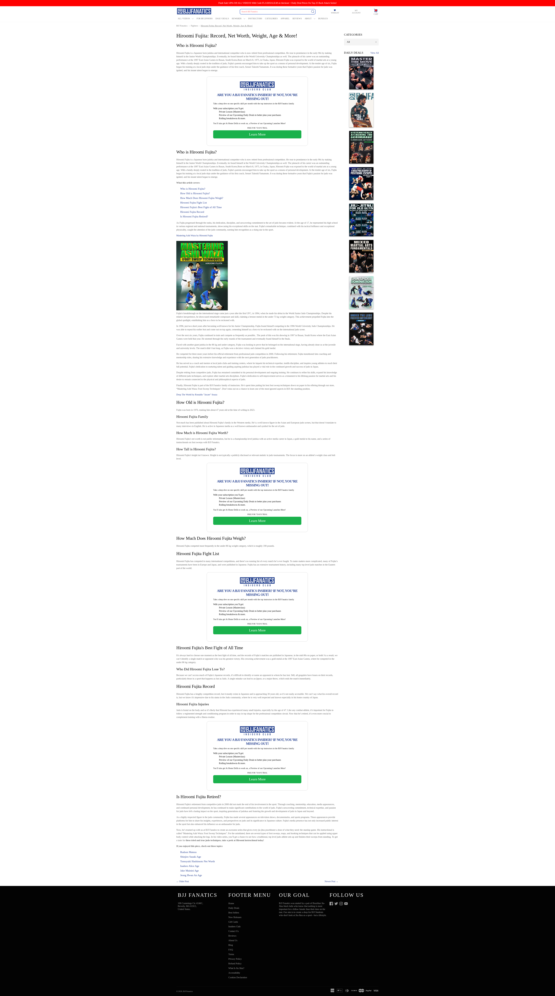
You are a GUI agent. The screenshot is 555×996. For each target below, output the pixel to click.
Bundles (323, 18)
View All (374, 53)
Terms (231, 954)
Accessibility (234, 973)
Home (231, 903)
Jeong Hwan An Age (191, 875)
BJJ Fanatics (181, 26)
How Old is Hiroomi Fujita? (195, 193)
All (348, 42)
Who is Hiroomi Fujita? (192, 188)
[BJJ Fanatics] (194, 11)
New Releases (234, 917)
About (308, 18)
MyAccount (356, 12)
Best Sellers (233, 912)
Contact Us (233, 931)
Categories (271, 18)
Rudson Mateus (188, 852)
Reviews (297, 18)
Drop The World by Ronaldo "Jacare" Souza (196, 394)
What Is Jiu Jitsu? (236, 968)
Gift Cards (233, 922)
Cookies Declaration (237, 977)
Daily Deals (222, 18)
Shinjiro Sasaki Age (190, 856)
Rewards (237, 18)
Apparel (285, 18)
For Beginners (205, 18)
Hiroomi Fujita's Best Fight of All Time (201, 207)
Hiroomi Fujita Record (192, 211)
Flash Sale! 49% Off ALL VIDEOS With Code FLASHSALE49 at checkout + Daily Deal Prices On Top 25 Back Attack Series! (277, 3)
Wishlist (335, 13)
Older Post (184, 881)
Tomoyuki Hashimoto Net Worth (197, 861)
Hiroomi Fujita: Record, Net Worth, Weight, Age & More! (227, 26)
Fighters (194, 26)
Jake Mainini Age (189, 870)
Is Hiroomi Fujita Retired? (194, 216)
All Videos (184, 18)
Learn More (257, 134)
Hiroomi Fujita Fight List (193, 202)
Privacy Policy (235, 959)
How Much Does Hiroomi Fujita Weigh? (201, 198)
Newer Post (330, 881)
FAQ (230, 949)
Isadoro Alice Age (189, 866)
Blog (230, 945)
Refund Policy (235, 963)
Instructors (255, 18)
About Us (232, 940)
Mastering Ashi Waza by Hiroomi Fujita (194, 235)
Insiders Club (234, 926)
